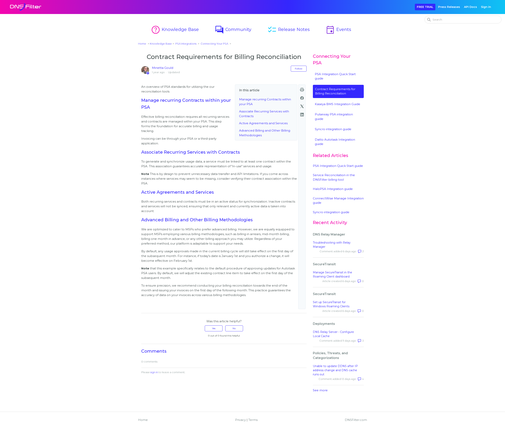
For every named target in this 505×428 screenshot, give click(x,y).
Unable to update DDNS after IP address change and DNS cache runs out (335, 370)
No (234, 328)
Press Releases (449, 7)
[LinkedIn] (302, 114)
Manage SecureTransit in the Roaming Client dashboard (332, 274)
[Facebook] (302, 98)
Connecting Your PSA (214, 43)
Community (233, 29)
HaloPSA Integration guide (333, 189)
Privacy (240, 420)
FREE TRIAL (425, 7)
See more (320, 390)
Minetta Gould (162, 68)
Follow (298, 68)
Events (338, 29)
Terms (253, 420)
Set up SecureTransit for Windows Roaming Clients (331, 304)
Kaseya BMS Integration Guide (337, 104)
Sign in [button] (486, 7)
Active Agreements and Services (263, 123)
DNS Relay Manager (329, 234)
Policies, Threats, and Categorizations (330, 355)
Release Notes (288, 29)
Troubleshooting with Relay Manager (332, 245)
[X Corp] (302, 106)
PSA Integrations (185, 43)
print (302, 90)
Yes (213, 328)
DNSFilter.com (356, 420)
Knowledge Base (175, 29)
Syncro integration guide (333, 129)
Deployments (324, 324)
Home (142, 43)
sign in (154, 372)
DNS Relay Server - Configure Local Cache (333, 334)
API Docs (470, 7)
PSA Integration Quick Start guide (338, 166)
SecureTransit (324, 264)
